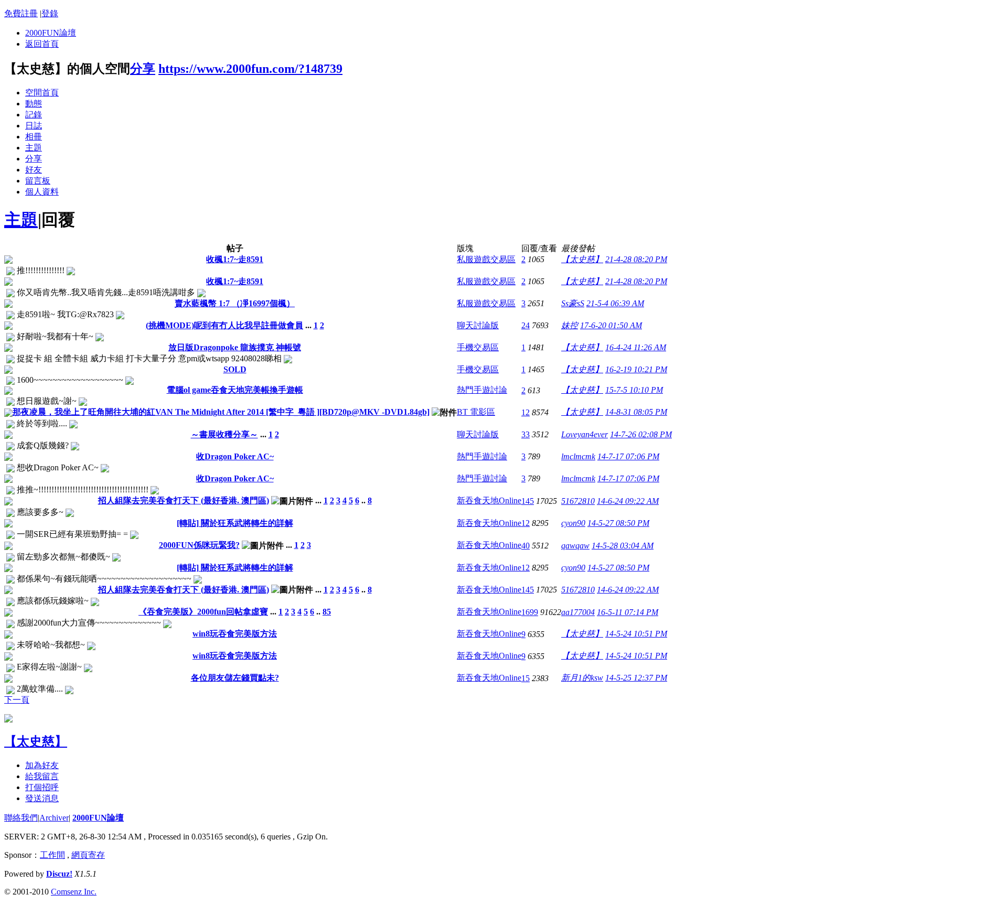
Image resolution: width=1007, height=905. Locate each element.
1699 (529, 612)
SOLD (235, 369)
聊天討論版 (478, 325)
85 (327, 611)
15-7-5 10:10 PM (634, 389)
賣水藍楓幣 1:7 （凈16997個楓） (235, 303)
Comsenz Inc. (74, 891)
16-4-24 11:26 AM (635, 347)
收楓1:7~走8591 (234, 259)
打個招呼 (42, 787)
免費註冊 (21, 13)
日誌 (33, 125)
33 (525, 434)
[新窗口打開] (8, 260)
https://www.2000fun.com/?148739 (250, 69)
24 (525, 325)
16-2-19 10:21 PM (636, 369)
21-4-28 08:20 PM (636, 259)
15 (525, 678)
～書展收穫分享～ (224, 434)
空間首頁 (42, 92)
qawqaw (575, 545)
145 (527, 501)
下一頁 (16, 699)
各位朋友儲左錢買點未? (235, 677)
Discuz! (59, 873)
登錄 (49, 13)
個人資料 (42, 191)
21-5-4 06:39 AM (615, 303)
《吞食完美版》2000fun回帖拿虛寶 (203, 611)
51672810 (578, 501)
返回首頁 (42, 43)
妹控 (569, 325)
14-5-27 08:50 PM (618, 523)
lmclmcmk (578, 456)
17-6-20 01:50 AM (611, 325)
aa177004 (578, 612)
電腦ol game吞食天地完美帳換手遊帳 (235, 389)
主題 (33, 147)
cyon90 (573, 523)
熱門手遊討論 (482, 389)
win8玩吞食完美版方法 (234, 633)
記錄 (33, 114)
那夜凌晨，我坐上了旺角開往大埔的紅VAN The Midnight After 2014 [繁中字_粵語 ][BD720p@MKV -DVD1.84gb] (221, 411)
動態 (33, 103)
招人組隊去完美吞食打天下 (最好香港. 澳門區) (183, 500)
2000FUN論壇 (50, 32)
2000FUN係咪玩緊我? (199, 545)
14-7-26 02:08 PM (641, 434)
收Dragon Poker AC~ (235, 456)
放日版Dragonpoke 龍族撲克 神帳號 (234, 347)
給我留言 (42, 776)
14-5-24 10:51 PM (636, 633)
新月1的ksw (582, 677)
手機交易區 (478, 347)
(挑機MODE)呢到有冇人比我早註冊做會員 (224, 325)
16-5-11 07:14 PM (627, 612)
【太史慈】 (582, 259)
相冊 (33, 136)
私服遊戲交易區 (486, 259)
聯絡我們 (21, 817)
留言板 (37, 180)
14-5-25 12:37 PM (636, 677)
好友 (33, 169)
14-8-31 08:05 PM (636, 411)
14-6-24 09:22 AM (628, 501)
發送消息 (42, 798)
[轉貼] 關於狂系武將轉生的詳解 (235, 523)
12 (525, 412)
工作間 (52, 854)
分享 (142, 69)
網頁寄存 (88, 854)
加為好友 (42, 765)
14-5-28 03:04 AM (623, 545)
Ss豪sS (572, 303)
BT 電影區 (476, 411)
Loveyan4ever (584, 434)
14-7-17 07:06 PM (628, 456)
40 (525, 545)
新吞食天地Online (489, 500)
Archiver (54, 817)
